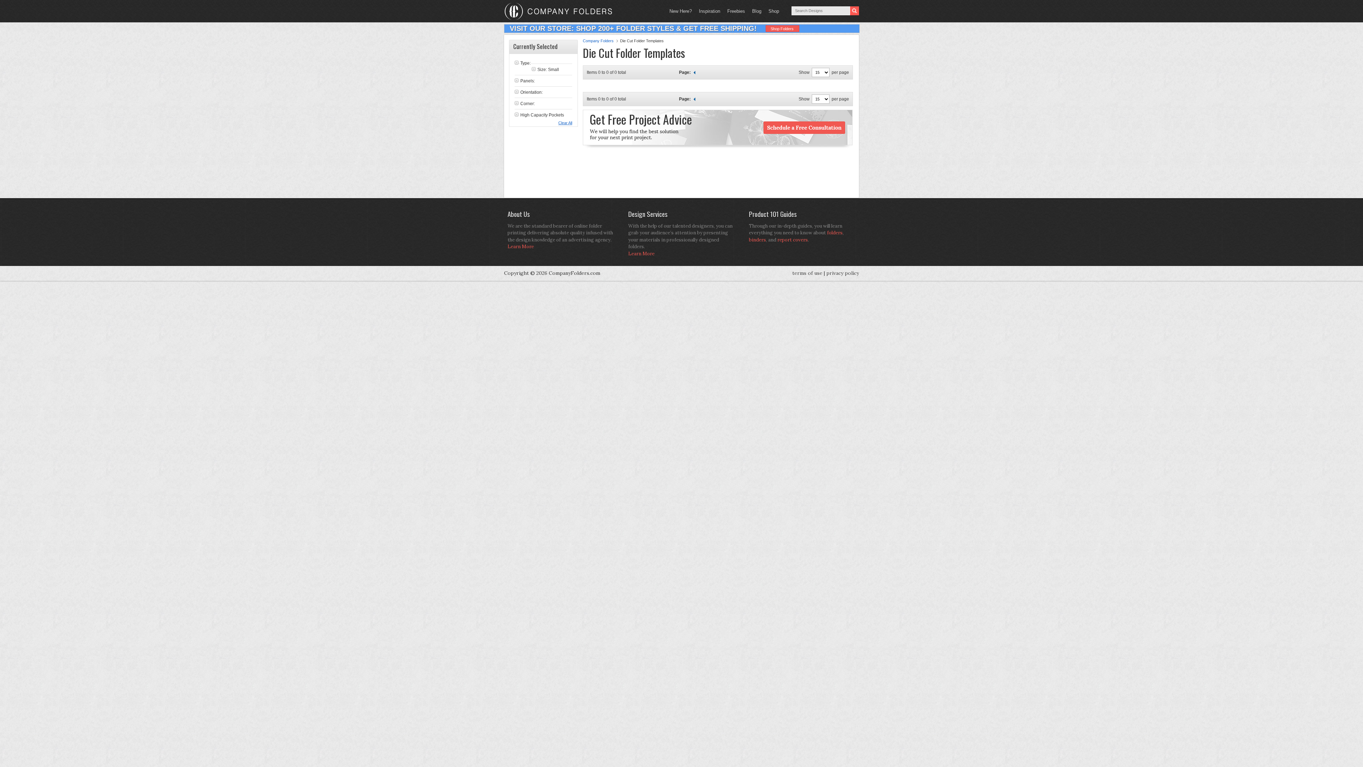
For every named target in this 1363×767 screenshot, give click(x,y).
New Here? (680, 11)
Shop (772, 11)
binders (757, 240)
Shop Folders (782, 29)
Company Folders (598, 41)
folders (835, 233)
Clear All (565, 123)
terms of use (807, 273)
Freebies (734, 11)
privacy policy (842, 273)
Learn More (521, 247)
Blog (756, 11)
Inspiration (709, 11)
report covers (792, 240)
